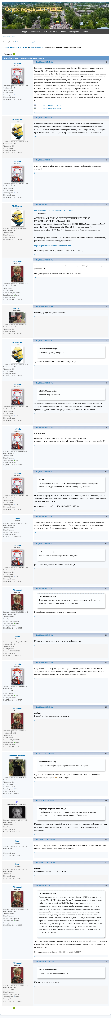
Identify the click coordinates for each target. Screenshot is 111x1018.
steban (17, 518)
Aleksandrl (17, 261)
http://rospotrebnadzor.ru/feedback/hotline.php (52, 245)
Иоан (17, 841)
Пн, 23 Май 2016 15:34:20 (45, 862)
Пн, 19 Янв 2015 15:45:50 (45, 204)
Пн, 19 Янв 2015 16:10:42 (45, 383)
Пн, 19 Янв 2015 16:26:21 (45, 516)
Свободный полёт (36, 47)
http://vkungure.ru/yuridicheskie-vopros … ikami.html (55, 210)
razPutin (17, 64)
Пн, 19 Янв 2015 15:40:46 (45, 160)
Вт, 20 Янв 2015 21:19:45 (45, 800)
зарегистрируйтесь (31, 42)
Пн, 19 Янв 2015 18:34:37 (45, 588)
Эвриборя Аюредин (17, 755)
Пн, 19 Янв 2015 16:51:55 (45, 544)
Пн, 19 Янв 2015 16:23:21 (45, 472)
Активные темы (9, 36)
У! (17, 802)
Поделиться (35, 63)
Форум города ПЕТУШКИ (16, 47)
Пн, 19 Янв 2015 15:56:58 (45, 306)
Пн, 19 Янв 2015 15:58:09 (45, 341)
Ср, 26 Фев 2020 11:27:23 (45, 885)
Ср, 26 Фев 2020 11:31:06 (45, 961)
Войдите (18, 42)
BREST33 (17, 308)
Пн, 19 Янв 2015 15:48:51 (45, 260)
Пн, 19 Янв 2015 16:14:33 (45, 427)
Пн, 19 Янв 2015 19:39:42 (45, 707)
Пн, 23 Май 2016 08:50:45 (45, 839)
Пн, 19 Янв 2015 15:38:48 (45, 118)
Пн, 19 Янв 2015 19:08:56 (45, 635)
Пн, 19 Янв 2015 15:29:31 (45, 62)
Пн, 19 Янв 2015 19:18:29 (45, 663)
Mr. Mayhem (17, 119)
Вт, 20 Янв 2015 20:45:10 (45, 754)
